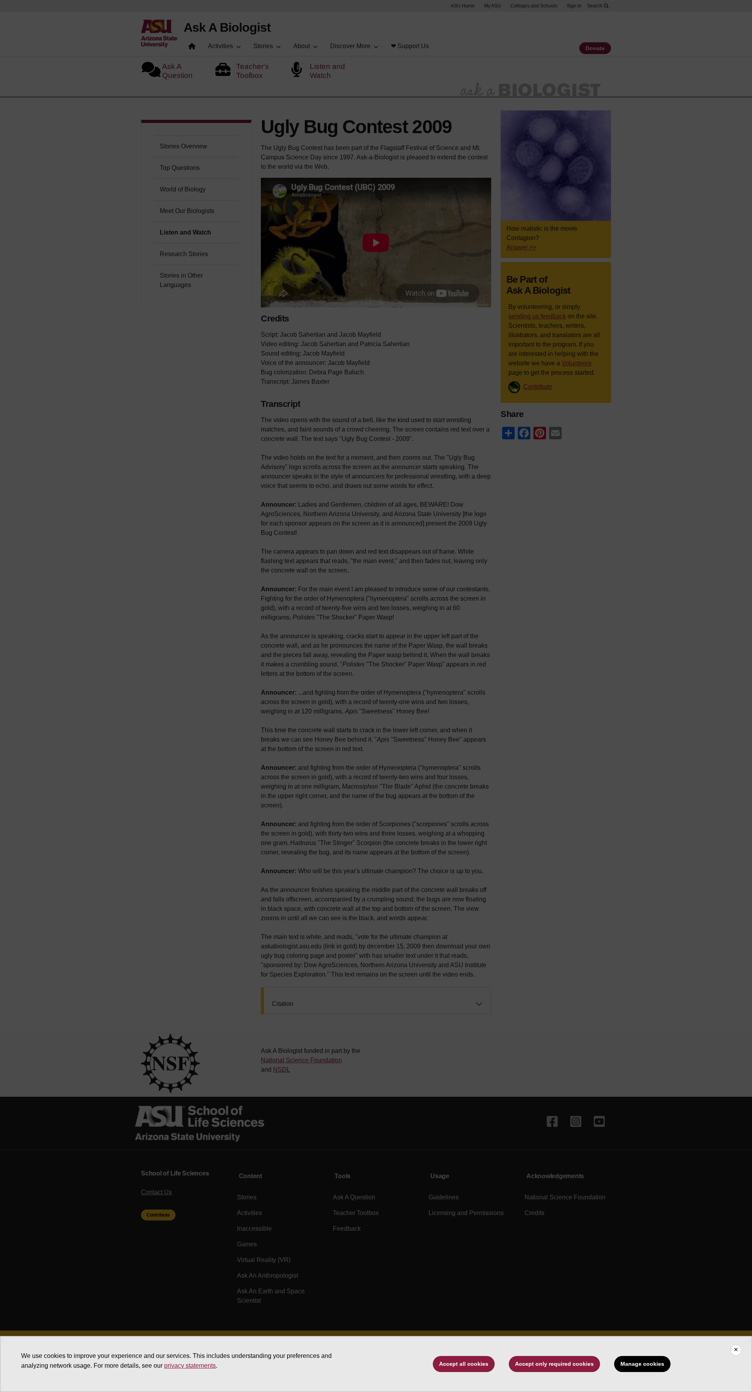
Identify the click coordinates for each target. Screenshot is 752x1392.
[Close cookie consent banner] (735, 1350)
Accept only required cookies (554, 1364)
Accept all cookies (463, 1364)
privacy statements (190, 1365)
